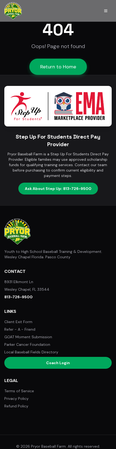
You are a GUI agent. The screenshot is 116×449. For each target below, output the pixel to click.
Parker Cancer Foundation (27, 344)
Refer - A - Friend (19, 329)
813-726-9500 (18, 296)
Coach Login (58, 362)
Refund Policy (16, 406)
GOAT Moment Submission (28, 336)
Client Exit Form (18, 321)
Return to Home (58, 66)
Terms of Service (19, 390)
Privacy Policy (16, 398)
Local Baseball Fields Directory (31, 352)
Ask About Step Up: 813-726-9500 (58, 188)
